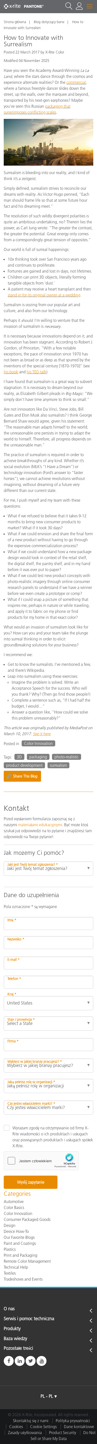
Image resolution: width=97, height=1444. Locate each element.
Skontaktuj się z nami (30, 1420)
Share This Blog (21, 776)
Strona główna (15, 22)
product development (24, 765)
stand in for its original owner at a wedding (44, 294)
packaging (38, 756)
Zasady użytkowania (25, 1432)
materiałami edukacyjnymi (40, 824)
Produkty (12, 1328)
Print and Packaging (20, 1255)
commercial (76, 82)
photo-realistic (66, 756)
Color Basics (14, 1207)
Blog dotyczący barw (49, 22)
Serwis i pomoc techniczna (29, 1318)
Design (9, 1225)
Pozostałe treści (18, 1348)
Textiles (10, 1273)
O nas (9, 1308)
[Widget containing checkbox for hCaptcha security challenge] (41, 1160)
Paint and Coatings (20, 1243)
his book (11, 371)
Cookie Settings (43, 1426)
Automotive (14, 1201)
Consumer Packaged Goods (27, 1219)
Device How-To (16, 1231)
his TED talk (36, 371)
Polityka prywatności (73, 1420)
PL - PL (47, 1396)
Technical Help (16, 1267)
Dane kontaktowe (79, 1426)
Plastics (10, 1249)
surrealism (58, 765)
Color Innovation (38, 743)
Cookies (16, 1426)
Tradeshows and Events (23, 1279)
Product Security (62, 1432)
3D (19, 756)
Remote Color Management (27, 1261)
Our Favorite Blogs (19, 1237)
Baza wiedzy (15, 1338)
